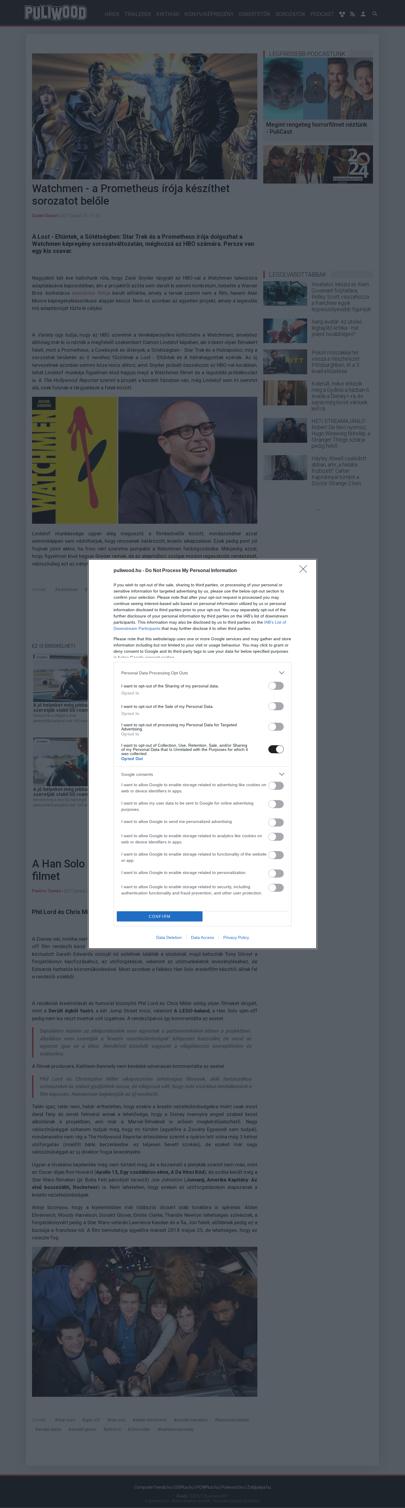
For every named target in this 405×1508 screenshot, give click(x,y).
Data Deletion (169, 937)
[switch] (276, 686)
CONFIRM (160, 916)
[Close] (305, 571)
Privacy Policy (236, 937)
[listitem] (202, 673)
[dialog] (202, 754)
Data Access (202, 937)
